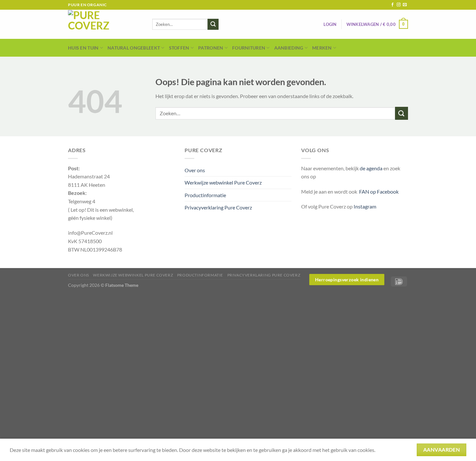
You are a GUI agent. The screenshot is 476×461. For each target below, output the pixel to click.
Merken (322, 48)
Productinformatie (205, 195)
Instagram (365, 206)
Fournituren (248, 48)
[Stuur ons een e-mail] (405, 5)
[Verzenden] (213, 24)
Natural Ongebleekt (134, 48)
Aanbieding (288, 48)
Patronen (210, 48)
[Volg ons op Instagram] (399, 5)
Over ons (195, 170)
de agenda (371, 168)
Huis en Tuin (83, 48)
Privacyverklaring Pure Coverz (218, 207)
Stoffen (179, 48)
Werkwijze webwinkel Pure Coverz (223, 182)
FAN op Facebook (378, 191)
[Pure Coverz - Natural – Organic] (105, 24)
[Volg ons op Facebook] (392, 5)
